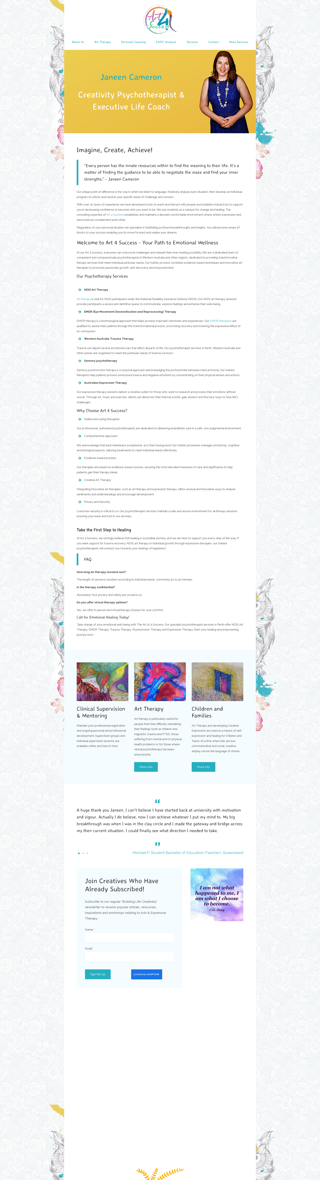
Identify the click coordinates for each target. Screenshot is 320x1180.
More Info (146, 767)
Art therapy (84, 299)
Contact (213, 42)
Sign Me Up (97, 974)
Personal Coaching (133, 42)
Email (89, 948)
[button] (79, 853)
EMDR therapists (221, 321)
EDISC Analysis (166, 42)
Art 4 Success (115, 214)
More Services (238, 42)
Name (89, 929)
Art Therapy (102, 42)
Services (192, 42)
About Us (78, 42)
